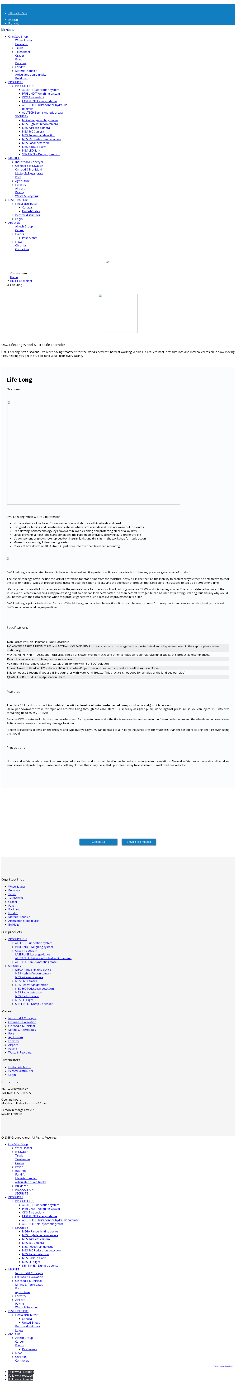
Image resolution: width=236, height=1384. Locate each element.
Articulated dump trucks (30, 74)
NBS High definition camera (40, 124)
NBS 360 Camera (33, 131)
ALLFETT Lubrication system (40, 90)
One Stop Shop (18, 36)
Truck (19, 48)
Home (14, 277)
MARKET (14, 158)
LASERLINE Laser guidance (39, 101)
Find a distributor (26, 204)
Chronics (21, 245)
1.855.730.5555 (17, 13)
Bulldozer (21, 78)
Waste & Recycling (27, 196)
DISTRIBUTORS (18, 200)
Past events (29, 238)
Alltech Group (24, 226)
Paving (19, 192)
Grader (19, 55)
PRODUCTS (15, 82)
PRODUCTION (24, 86)
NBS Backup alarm (34, 147)
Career (19, 230)
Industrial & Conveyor (29, 162)
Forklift (20, 67)
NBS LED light (31, 150)
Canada (27, 207)
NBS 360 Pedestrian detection (41, 139)
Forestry (20, 185)
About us (14, 223)
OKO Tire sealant (33, 97)
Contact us (22, 249)
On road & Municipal (28, 169)
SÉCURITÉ (21, 1193)
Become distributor (27, 215)
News (18, 242)
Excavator (21, 44)
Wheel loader (23, 40)
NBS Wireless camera (36, 128)
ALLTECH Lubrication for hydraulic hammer (43, 958)
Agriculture (22, 181)
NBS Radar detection (35, 143)
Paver (19, 59)
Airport (20, 188)
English (13, 20)
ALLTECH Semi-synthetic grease (43, 112)
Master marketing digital (223, 1366)
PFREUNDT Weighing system (41, 93)
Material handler (26, 71)
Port (18, 177)
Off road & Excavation (29, 166)
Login (19, 219)
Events (19, 234)
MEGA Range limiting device (40, 120)
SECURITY (21, 116)
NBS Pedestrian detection (38, 135)
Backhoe (20, 63)
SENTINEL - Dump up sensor (41, 154)
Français (13, 23)
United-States (31, 211)
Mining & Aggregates (29, 173)
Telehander (22, 52)
